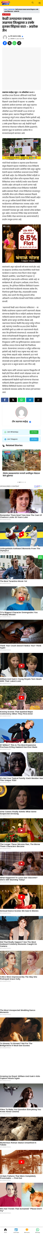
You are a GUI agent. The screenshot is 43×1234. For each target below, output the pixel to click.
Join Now (34, 432)
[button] (33, 3)
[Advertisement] (21, 68)
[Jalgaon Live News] (5, 3)
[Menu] (39, 3)
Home (5, 10)
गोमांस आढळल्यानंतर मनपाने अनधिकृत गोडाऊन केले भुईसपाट (21, 475)
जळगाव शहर (11, 10)
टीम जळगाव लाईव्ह (15, 36)
